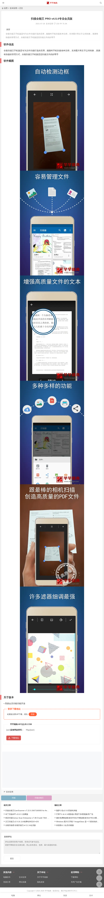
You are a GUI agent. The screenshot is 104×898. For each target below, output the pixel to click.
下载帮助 (74, 877)
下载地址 (15, 738)
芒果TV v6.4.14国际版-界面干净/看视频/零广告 (74, 814)
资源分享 (6, 882)
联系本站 (56, 891)
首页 (6, 8)
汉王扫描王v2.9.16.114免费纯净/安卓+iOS (22, 822)
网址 (39, 895)
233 (57, 24)
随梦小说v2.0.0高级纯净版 (66, 810)
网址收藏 (22, 882)
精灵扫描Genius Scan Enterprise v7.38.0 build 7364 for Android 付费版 (33, 818)
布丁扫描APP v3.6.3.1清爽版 (16, 814)
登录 (32, 714)
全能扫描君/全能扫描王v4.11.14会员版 (20, 825)
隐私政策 (40, 882)
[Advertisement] (51, 769)
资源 (65, 895)
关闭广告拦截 (76, 882)
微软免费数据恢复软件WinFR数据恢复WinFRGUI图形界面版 (80, 818)
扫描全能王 (39, 798)
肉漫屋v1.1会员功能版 (65, 825)
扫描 (13, 798)
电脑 (13, 895)
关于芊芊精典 (42, 877)
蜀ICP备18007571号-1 (69, 891)
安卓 (91, 895)
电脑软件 (6, 877)
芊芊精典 (53, 3)
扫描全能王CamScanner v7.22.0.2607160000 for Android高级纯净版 (32, 810)
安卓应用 (13, 8)
